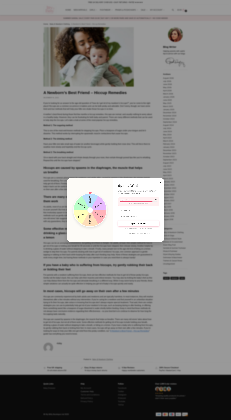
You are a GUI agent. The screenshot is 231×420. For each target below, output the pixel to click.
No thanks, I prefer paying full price (138, 233)
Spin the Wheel (138, 223)
